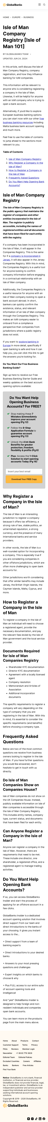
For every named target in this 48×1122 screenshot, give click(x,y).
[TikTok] (36, 1118)
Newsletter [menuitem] (7, 1053)
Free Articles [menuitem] (28, 1065)
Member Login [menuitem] (28, 1049)
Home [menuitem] (5, 1041)
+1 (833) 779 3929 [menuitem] (24, 1053)
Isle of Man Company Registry (25, 159)
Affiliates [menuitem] (37, 1061)
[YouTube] (28, 1118)
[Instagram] (32, 1118)
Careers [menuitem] (26, 1061)
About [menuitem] (14, 1041)
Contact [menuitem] (35, 1041)
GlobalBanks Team (17, 54)
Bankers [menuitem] (15, 1065)
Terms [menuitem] (25, 1045)
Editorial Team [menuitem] (9, 1057)
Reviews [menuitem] (15, 1049)
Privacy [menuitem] (34, 1045)
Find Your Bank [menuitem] (9, 1069)
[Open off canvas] (39, 4)
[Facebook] (44, 1118)
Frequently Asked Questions (24, 177)
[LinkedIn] (40, 1118)
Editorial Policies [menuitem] (25, 1057)
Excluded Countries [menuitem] (11, 1061)
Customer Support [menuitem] (10, 1045)
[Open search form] (44, 5)
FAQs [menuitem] (5, 1049)
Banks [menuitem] (5, 1065)
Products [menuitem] (24, 1041)
